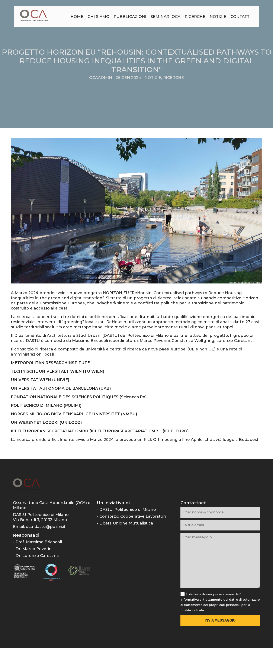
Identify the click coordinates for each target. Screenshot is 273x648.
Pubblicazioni (130, 16)
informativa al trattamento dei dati (207, 600)
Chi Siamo (98, 16)
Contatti (241, 16)
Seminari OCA (165, 16)
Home (77, 16)
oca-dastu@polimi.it (45, 526)
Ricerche (195, 16)
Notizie (218, 16)
